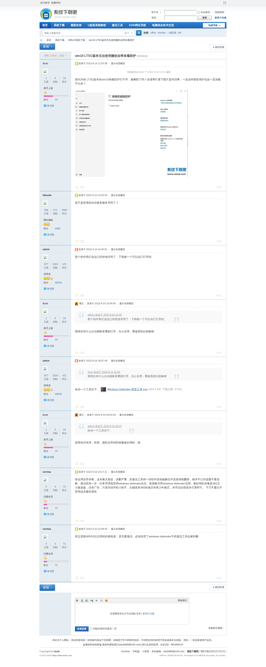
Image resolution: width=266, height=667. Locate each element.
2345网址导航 (137, 25)
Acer (45, 63)
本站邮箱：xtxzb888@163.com (168, 651)
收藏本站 (56, 2)
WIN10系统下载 (76, 40)
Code (101, 600)
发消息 (50, 105)
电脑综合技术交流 (163, 25)
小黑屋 (145, 651)
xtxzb (57, 651)
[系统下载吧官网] (59, 19)
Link (92, 600)
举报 (219, 187)
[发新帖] (47, 46)
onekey (162, 32)
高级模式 (182, 600)
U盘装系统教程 (97, 25)
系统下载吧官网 (41, 40)
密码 (153, 17)
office (153, 32)
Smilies (106, 600)
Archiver (125, 651)
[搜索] (138, 33)
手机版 (136, 651)
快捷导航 (213, 25)
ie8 (179, 32)
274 (55, 210)
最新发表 (76, 25)
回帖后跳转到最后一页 (105, 628)
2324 (55, 264)
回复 (82, 187)
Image (87, 600)
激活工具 (117, 25)
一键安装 (171, 32)
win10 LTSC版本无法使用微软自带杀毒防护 (111, 40)
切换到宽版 (224, 2)
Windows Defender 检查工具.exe (127, 389)
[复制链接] (142, 56)
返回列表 (219, 47)
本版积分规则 (215, 628)
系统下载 (59, 25)
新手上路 (48, 88)
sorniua (47, 472)
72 (64, 486)
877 (46, 264)
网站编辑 (48, 220)
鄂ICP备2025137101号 (213, 651)
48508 (58, 282)
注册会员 (48, 496)
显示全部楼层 (118, 63)
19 (64, 78)
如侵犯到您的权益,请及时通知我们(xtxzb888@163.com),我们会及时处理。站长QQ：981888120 (133, 644)
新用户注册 (220, 17)
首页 (45, 25)
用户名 (154, 12)
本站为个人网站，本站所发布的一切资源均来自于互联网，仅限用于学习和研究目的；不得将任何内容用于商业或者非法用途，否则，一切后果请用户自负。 (133, 640)
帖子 (127, 33)
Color (82, 600)
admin (46, 249)
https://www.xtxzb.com (62, 655)
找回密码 (219, 12)
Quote (97, 600)
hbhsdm (47, 195)
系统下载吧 (193, 651)
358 (46, 210)
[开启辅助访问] (221, 2)
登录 (138, 613)
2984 (64, 210)
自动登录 (205, 12)
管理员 (47, 274)
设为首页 (45, 2)
